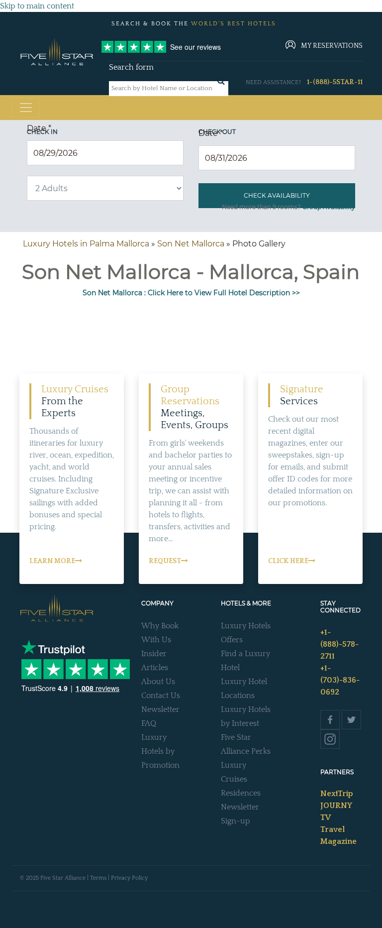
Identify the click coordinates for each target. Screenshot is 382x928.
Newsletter (160, 709)
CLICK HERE (288, 561)
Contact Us (160, 695)
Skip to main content (37, 5)
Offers (232, 639)
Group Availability (328, 207)
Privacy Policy (129, 878)
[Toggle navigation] (26, 107)
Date (39, 128)
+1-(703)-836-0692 (340, 680)
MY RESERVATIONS (332, 46)
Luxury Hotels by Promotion (160, 751)
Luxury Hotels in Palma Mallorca (86, 243)
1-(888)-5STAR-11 (335, 82)
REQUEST (165, 561)
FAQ (148, 723)
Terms (98, 878)
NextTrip (336, 793)
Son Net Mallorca (190, 243)
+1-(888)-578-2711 (339, 644)
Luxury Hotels (246, 625)
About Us (158, 681)
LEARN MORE (52, 561)
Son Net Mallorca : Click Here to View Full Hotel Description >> (191, 292)
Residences (241, 793)
